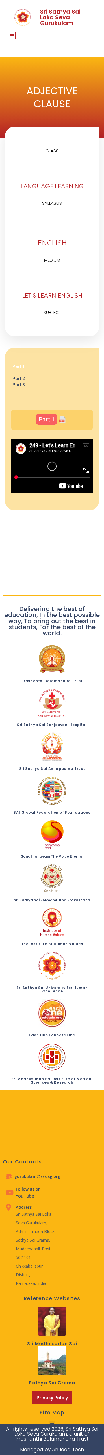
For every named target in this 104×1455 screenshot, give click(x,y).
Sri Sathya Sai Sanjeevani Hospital (52, 724)
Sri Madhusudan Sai (52, 1344)
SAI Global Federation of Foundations (52, 812)
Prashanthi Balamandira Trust (52, 680)
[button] (12, 35)
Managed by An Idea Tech (52, 1449)
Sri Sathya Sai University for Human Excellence (52, 989)
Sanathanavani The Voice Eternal (52, 856)
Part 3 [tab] (18, 384)
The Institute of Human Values (52, 943)
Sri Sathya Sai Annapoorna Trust (52, 768)
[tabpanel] (52, 373)
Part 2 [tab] (18, 378)
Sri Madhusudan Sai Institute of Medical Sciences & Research (52, 1080)
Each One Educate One (52, 1035)
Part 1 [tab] (18, 366)
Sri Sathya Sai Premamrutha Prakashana (52, 900)
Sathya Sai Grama (52, 1383)
